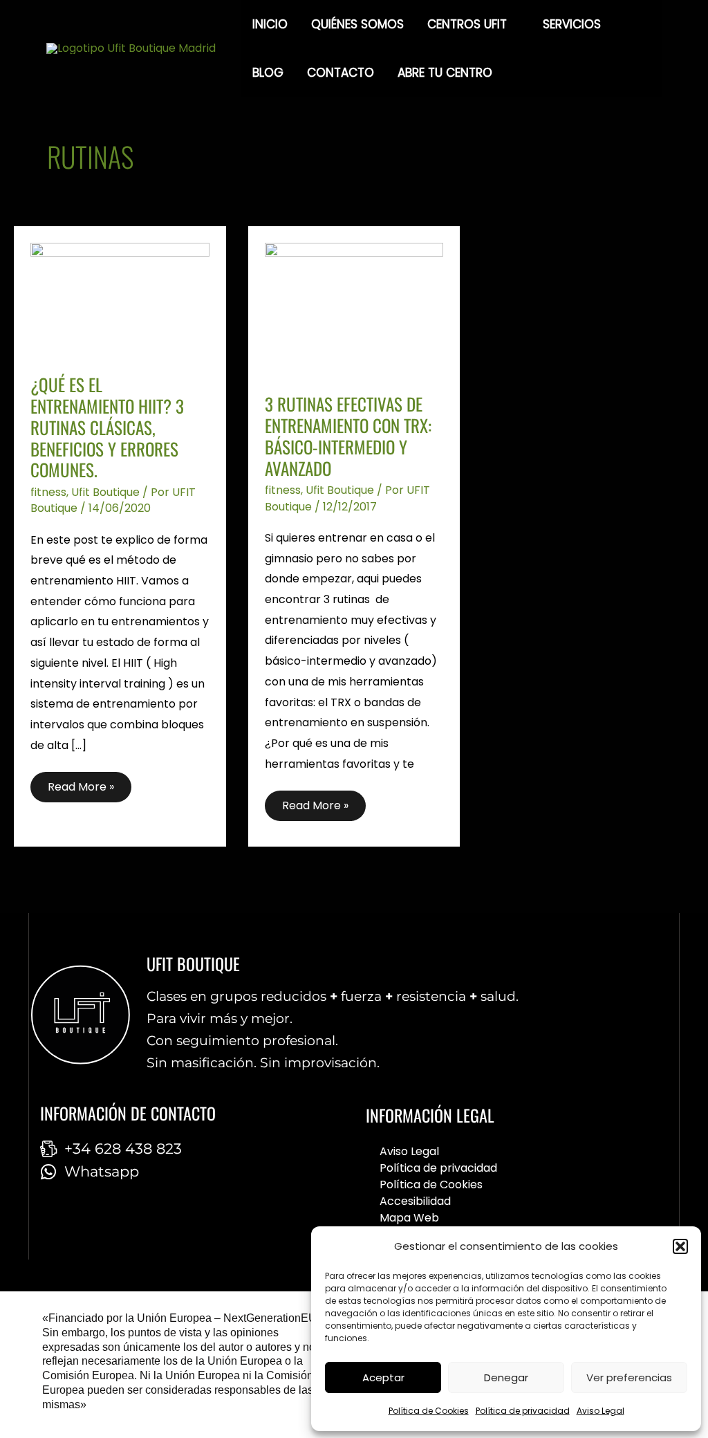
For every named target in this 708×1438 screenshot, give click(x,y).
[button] (680, 1246)
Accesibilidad (415, 1201)
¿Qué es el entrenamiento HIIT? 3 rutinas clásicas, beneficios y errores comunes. (107, 426)
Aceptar (383, 1377)
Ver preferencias (629, 1377)
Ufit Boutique (105, 492)
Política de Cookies (429, 1411)
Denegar (506, 1377)
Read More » (88, 783)
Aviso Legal (600, 1411)
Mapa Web (409, 1218)
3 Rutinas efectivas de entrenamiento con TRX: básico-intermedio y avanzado (348, 435)
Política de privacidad (523, 1411)
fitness (48, 492)
